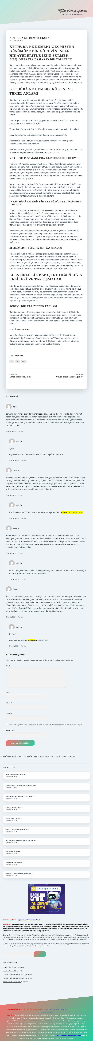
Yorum (8, 666)
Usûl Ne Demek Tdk (9, 967)
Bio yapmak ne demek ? (13, 862)
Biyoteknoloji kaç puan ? (13, 818)
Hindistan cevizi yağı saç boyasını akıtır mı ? (20, 785)
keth (23, 361)
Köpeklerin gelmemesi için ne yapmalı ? (18, 873)
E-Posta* (9, 703)
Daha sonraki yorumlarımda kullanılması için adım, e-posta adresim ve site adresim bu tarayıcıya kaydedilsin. (45, 725)
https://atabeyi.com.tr (34, 756)
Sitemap (71, 756)
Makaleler (19, 355)
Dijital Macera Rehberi (72, 11)
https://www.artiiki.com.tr (11, 756)
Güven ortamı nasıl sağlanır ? (69, 377)
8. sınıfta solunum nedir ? (14, 807)
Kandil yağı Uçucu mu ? (20, 377)
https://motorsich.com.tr (55, 756)
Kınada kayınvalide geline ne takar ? (17, 829)
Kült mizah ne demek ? (13, 851)
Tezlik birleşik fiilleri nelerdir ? (15, 774)
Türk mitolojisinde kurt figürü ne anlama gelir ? (21, 840)
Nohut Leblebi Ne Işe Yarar (12, 982)
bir (12, 361)
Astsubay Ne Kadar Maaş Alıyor (13, 974)
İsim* (7, 692)
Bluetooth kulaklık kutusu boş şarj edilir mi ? (20, 796)
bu (17, 361)
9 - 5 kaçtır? (10, 730)
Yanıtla (20, 431)
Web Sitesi (9, 713)
